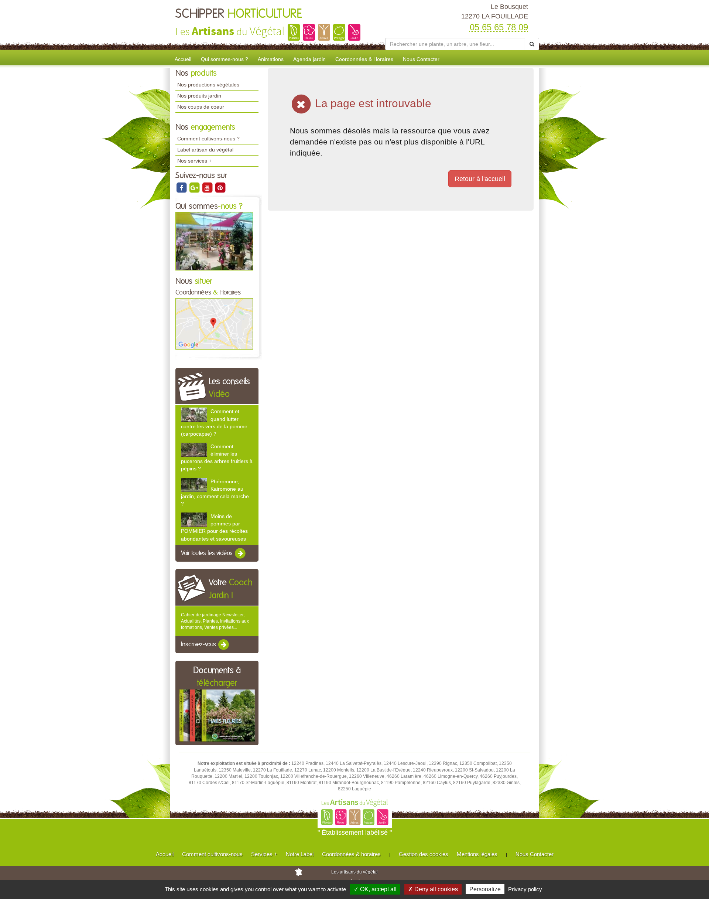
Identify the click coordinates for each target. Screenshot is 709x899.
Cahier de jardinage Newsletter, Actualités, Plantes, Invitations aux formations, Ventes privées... (215, 621)
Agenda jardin (309, 59)
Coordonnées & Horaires (364, 59)
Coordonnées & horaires (351, 854)
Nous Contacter (421, 59)
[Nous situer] (214, 323)
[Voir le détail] (194, 415)
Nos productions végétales (208, 85)
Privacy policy (525, 889)
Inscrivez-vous (199, 645)
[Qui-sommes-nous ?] (214, 241)
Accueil (183, 59)
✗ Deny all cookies (433, 889)
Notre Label (300, 854)
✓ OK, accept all (375, 889)
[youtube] (207, 187)
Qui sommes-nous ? (224, 59)
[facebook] (181, 187)
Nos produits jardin (199, 96)
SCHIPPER (238, 14)
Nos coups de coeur (200, 107)
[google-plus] (194, 187)
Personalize (485, 889)
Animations (271, 59)
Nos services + (194, 161)
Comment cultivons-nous (212, 854)
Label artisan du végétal (205, 150)
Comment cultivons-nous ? (208, 139)
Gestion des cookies (423, 854)
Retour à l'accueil (480, 179)
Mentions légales (477, 854)
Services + (264, 854)
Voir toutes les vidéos (207, 553)
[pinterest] (220, 187)
